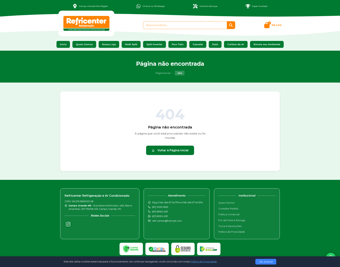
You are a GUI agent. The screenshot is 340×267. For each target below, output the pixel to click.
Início (63, 44)
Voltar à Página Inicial (172, 150)
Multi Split (131, 44)
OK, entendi (266, 261)
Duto (215, 44)
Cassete (198, 44)
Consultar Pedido (228, 208)
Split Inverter (154, 44)
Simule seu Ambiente (266, 44)
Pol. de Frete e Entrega (231, 220)
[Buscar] (231, 25)
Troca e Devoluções (230, 226)
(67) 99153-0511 (160, 216)
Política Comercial (228, 214)
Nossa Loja (109, 44)
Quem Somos (84, 44)
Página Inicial (162, 73)
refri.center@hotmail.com (167, 220)
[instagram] (68, 224)
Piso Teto (177, 44)
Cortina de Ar (235, 44)
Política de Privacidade (231, 231)
